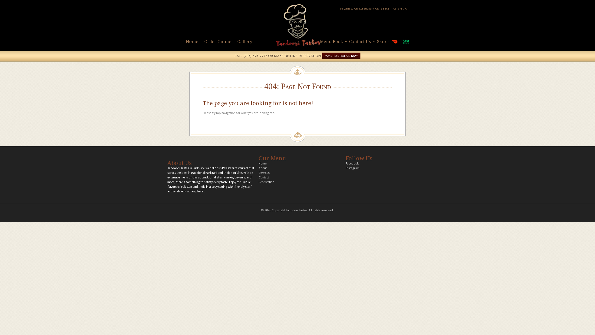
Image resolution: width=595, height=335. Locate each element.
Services (264, 172)
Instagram (353, 168)
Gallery (244, 41)
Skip (381, 41)
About (263, 168)
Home (192, 41)
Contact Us (360, 41)
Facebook (352, 163)
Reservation (266, 182)
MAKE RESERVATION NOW (341, 55)
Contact (264, 177)
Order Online (217, 41)
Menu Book (331, 41)
